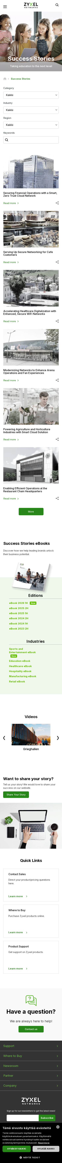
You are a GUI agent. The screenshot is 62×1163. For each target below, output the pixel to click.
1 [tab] (27, 66)
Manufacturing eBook (22, 676)
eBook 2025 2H (18, 608)
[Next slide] (58, 42)
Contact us (31, 1029)
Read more (9, 203)
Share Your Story (16, 794)
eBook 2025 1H (18, 613)
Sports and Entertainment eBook (22, 652)
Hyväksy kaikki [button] (16, 1148)
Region (7, 117)
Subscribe (47, 1117)
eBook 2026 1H (22, 603)
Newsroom (10, 1066)
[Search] (57, 5)
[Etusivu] (4, 78)
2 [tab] (31, 66)
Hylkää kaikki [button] (46, 1148)
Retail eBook (17, 681)
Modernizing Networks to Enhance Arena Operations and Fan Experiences (29, 372)
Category (8, 88)
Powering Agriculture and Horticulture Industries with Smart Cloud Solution (26, 431)
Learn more (15, 896)
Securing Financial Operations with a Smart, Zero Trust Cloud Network (30, 194)
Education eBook (19, 660)
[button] (31, 1157)
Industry (7, 102)
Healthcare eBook (20, 666)
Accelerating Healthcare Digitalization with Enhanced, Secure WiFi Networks (29, 312)
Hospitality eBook (20, 671)
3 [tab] (34, 66)
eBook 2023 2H (18, 628)
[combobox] (58, 1127)
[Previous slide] (3, 42)
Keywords (9, 132)
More (31, 511)
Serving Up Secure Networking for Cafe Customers (28, 253)
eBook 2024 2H (18, 618)
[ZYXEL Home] (31, 5)
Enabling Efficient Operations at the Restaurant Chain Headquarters (25, 490)
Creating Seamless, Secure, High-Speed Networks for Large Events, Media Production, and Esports (31, 62)
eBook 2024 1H (18, 623)
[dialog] (31, 1143)
